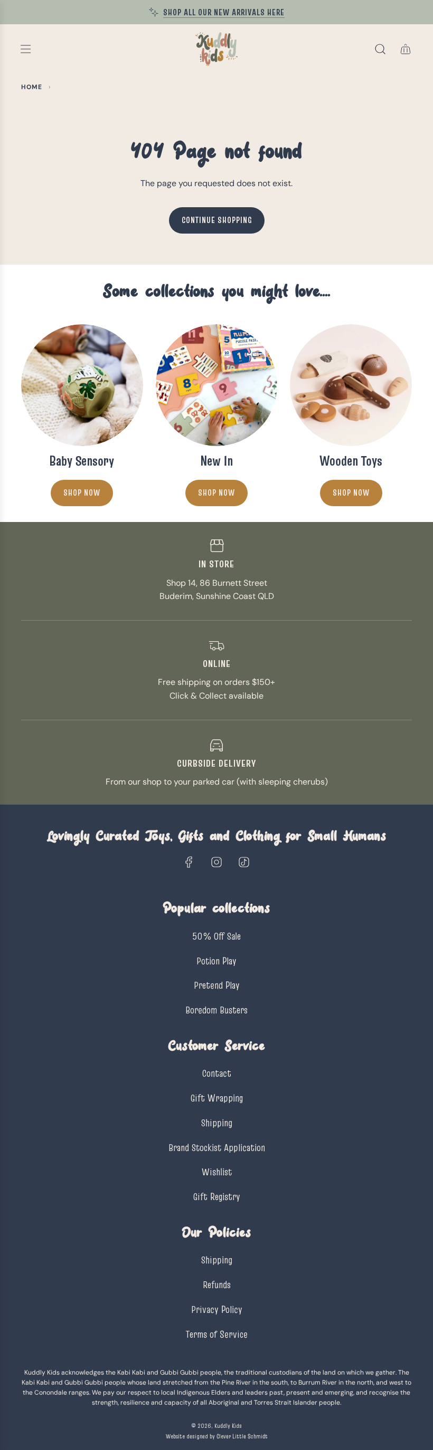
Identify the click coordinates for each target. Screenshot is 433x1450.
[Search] (380, 49)
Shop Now (81, 492)
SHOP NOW (216, 492)
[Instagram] (216, 862)
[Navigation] (25, 49)
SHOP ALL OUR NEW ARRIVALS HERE (224, 12)
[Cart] (405, 49)
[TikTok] (244, 862)
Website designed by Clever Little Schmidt (217, 1436)
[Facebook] (189, 862)
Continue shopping (217, 220)
